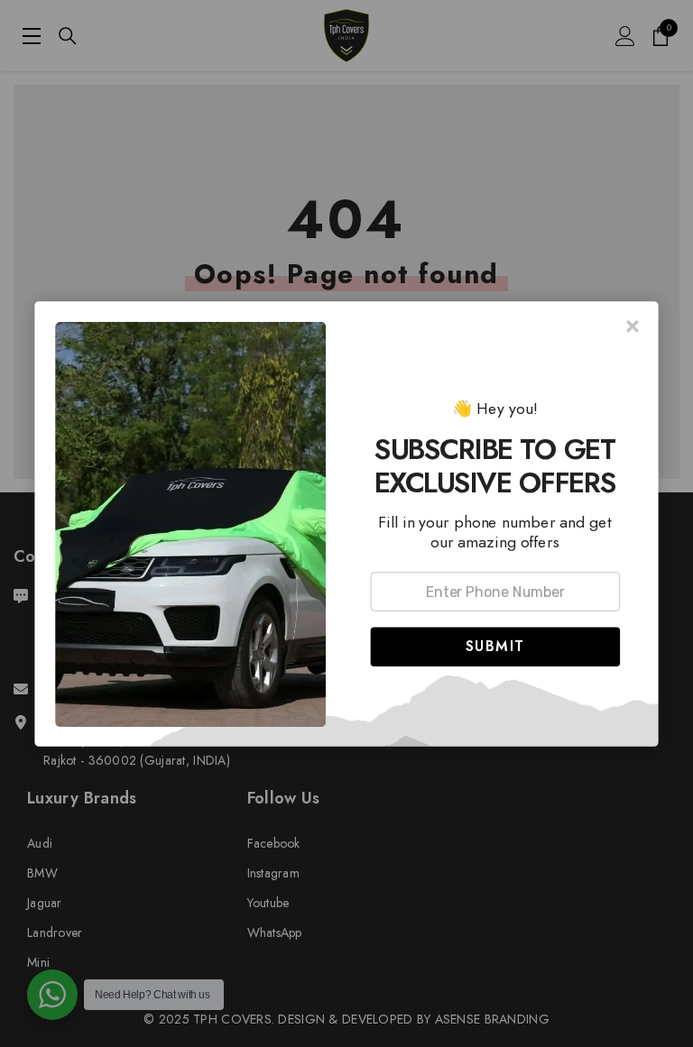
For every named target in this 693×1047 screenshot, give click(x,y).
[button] (495, 646)
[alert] (346, 524)
